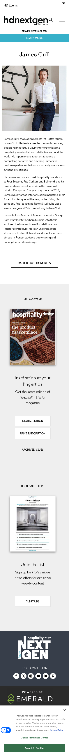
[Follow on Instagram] (31, 676)
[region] (34, 730)
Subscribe (32, 601)
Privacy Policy (56, 730)
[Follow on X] (23, 676)
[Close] (65, 710)
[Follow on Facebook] (16, 676)
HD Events (11, 5)
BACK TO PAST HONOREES (34, 263)
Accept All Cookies (34, 748)
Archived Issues (32, 449)
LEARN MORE (34, 37)
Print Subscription (32, 433)
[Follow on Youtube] (38, 676)
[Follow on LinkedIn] (46, 676)
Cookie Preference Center (34, 737)
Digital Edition (32, 420)
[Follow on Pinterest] (53, 676)
